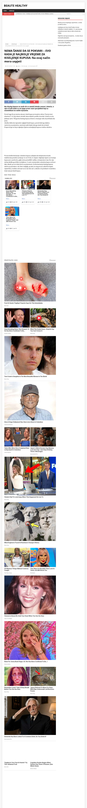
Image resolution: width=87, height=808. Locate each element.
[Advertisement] (30, 30)
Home (5, 10)
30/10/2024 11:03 (11, 66)
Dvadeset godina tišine (64, 45)
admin (19, 66)
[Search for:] (74, 14)
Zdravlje (11, 10)
